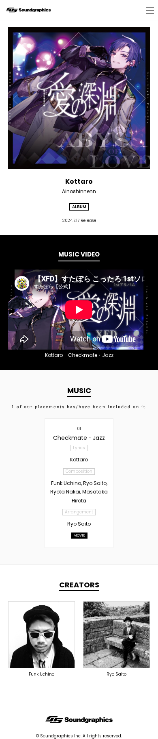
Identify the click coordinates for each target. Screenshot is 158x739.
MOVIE (79, 535)
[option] (79, 310)
